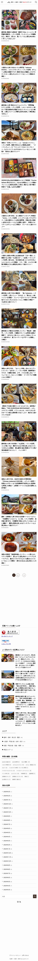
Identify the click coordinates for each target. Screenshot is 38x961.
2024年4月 (8, 836)
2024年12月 (8, 804)
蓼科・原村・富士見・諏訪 (13, 737)
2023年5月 (8, 881)
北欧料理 (32, 773)
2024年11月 (8, 808)
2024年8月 (8, 820)
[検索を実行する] (34, 896)
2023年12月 (8, 853)
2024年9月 (8, 816)
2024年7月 (8, 824)
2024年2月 (8, 845)
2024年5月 (8, 832)
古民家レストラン (17, 776)
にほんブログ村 (6, 644)
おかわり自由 (6, 762)
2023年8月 (8, 869)
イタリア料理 (6, 765)
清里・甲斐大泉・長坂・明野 (14, 745)
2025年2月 (8, 796)
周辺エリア (8, 750)
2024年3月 (8, 841)
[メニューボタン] (2, 2)
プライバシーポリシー (15, 955)
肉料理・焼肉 (16, 779)
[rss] (20, 902)
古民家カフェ (6, 776)
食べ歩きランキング (7, 636)
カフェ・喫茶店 (31, 765)
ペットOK (5, 773)
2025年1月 (8, 800)
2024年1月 (8, 849)
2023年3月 (8, 890)
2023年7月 (8, 873)
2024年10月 (8, 812)
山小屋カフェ (6, 779)
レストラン (15, 773)
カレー (4, 767)
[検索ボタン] (36, 2)
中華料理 (24, 773)
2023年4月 (8, 886)
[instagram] (18, 902)
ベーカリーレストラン (8, 770)
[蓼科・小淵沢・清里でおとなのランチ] (19, 2)
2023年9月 (8, 865)
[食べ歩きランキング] (10, 634)
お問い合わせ (25, 955)
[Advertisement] (19, 602)
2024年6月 (8, 828)
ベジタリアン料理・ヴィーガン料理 (18, 767)
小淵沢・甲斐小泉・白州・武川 (14, 741)
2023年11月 (8, 857)
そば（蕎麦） (25, 762)
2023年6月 (8, 877)
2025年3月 (8, 791)
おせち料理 (15, 762)
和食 (27, 776)
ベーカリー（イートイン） (24, 770)
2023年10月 (8, 861)
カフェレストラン (18, 765)
